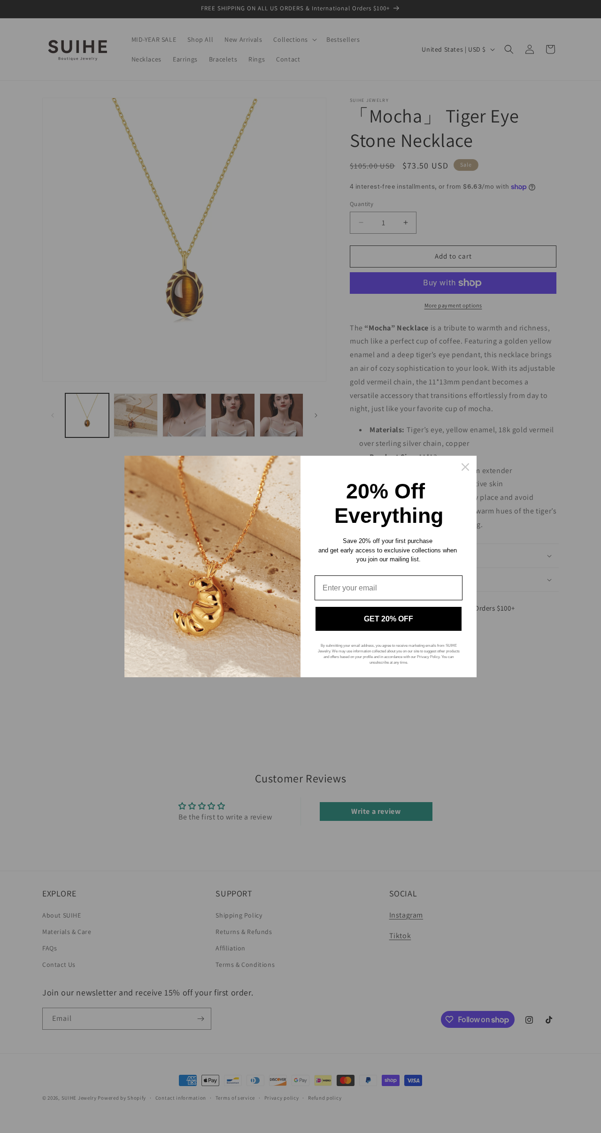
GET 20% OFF (388, 619)
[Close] (465, 467)
